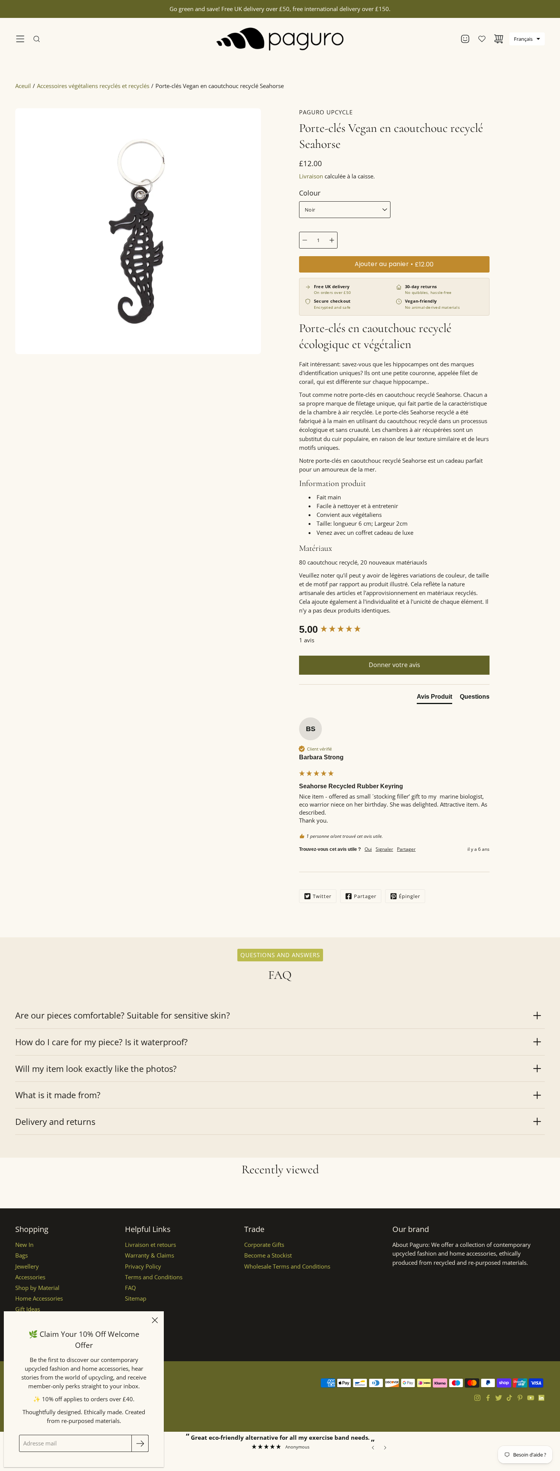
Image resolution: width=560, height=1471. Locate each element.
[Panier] (499, 39)
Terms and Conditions (153, 1277)
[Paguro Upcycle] (280, 39)
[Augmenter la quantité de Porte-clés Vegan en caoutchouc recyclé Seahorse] (332, 240)
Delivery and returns (55, 1121)
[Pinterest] (520, 1398)
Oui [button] (368, 849)
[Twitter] (498, 1398)
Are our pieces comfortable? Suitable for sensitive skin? (122, 1015)
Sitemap (135, 1299)
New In (24, 1245)
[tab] (434, 698)
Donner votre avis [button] (394, 665)
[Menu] (20, 39)
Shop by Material (37, 1288)
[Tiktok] (509, 1398)
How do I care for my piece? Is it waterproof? (101, 1042)
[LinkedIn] (541, 1398)
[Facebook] (488, 1398)
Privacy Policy (143, 1266)
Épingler (409, 896)
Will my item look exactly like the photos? (96, 1068)
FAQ (130, 1288)
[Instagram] (477, 1398)
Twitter (322, 896)
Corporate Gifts (264, 1245)
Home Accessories (39, 1299)
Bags (21, 1255)
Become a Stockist (268, 1255)
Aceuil (23, 86)
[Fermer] (155, 1320)
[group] (394, 629)
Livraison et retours (150, 1245)
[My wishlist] (482, 39)
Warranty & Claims (149, 1255)
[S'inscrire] (140, 1443)
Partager (365, 896)
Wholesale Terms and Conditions (287, 1266)
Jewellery (27, 1266)
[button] (527, 38)
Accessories (30, 1277)
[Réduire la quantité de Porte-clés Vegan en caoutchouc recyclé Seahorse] (304, 240)
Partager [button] (406, 849)
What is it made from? (58, 1094)
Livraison (311, 176)
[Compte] (465, 39)
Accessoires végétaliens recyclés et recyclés (93, 86)
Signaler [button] (384, 849)
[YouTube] (530, 1398)
